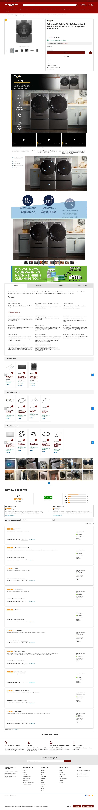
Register (85, 5)
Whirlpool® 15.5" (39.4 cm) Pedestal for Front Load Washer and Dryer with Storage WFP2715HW (10, 445)
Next (70, 729)
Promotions (25, 774)
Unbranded (43, 776)
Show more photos (49, 485)
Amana (42, 782)
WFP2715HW (8, 447)
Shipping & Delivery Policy (28, 782)
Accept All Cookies (87, 806)
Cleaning (61, 772)
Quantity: (49, 46)
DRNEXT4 (43, 414)
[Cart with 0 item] (92, 5)
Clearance (61, 780)
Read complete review (9, 515)
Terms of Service (26, 778)
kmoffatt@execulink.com (84, 776)
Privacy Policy (25, 780)
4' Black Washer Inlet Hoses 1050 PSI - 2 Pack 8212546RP (9, 411)
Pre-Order (61, 782)
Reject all (77, 806)
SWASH (42, 786)
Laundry (60, 776)
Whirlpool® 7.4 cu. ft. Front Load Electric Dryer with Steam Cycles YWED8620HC (34, 377)
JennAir (42, 774)
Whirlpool (43, 772)
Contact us (25, 770)
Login (81, 5)
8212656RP (43, 446)
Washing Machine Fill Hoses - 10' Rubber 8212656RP (46, 444)
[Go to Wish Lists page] (89, 5)
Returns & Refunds (27, 776)
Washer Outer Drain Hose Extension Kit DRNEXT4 (45, 411)
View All (42, 790)
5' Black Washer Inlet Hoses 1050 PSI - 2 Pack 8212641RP (57, 445)
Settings (69, 806)
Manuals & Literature (82, 285)
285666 (31, 446)
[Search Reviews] (54, 520)
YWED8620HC (32, 380)
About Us (25, 772)
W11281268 (20, 446)
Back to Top (16, 729)
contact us (56, 40)
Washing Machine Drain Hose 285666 (34, 444)
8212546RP (8, 414)
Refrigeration (62, 774)
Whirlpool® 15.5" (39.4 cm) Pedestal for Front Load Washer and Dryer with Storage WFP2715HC (22, 377)
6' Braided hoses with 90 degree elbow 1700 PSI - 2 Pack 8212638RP (22, 411)
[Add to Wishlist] (90, 52)
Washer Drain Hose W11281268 (21, 444)
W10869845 (8, 379)
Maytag (42, 780)
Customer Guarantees (27, 784)
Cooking (60, 770)
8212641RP (55, 447)
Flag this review (32, 539)
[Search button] (77, 5)
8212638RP (19, 414)
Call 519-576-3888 (82, 774)
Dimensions (60, 285)
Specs (38, 285)
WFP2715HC (20, 380)
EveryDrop (43, 784)
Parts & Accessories (63, 778)
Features (16, 285)
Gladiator (43, 778)
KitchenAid (43, 770)
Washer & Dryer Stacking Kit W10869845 (9, 377)
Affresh (42, 788)
